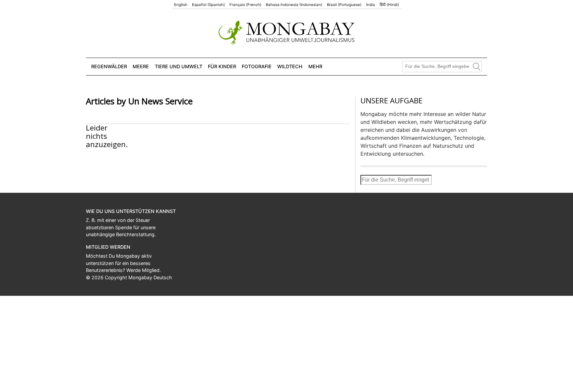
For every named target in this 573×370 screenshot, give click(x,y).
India (370, 4)
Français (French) (245, 4)
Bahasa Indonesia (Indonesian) (294, 4)
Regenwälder (109, 66)
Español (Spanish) (208, 4)
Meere (141, 66)
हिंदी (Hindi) (389, 4)
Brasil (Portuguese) (344, 4)
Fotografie (257, 66)
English (180, 4)
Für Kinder (222, 66)
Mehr (315, 66)
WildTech (289, 66)
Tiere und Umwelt (178, 66)
